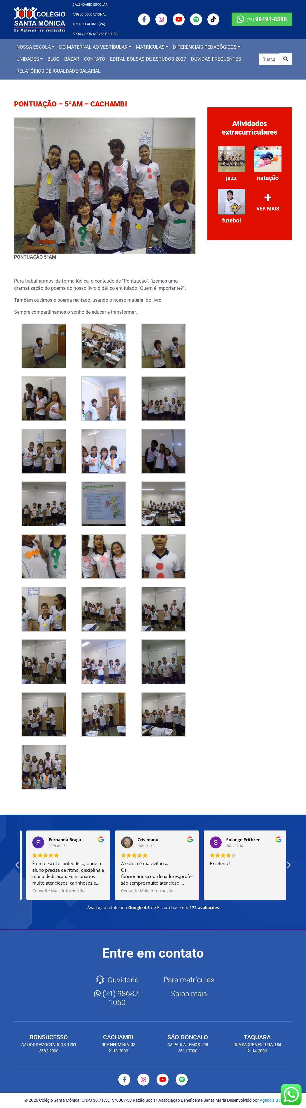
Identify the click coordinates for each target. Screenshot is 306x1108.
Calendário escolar (90, 5)
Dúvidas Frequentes (216, 59)
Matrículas (150, 47)
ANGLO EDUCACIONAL (89, 14)
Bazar (71, 59)
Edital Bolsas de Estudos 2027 (148, 59)
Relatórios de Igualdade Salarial (58, 71)
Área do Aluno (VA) (89, 24)
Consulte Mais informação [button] (54, 891)
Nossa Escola (33, 47)
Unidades (27, 59)
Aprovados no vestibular (95, 34)
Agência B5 (270, 1100)
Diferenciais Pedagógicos (205, 47)
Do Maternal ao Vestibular (93, 47)
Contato (94, 59)
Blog (53, 59)
